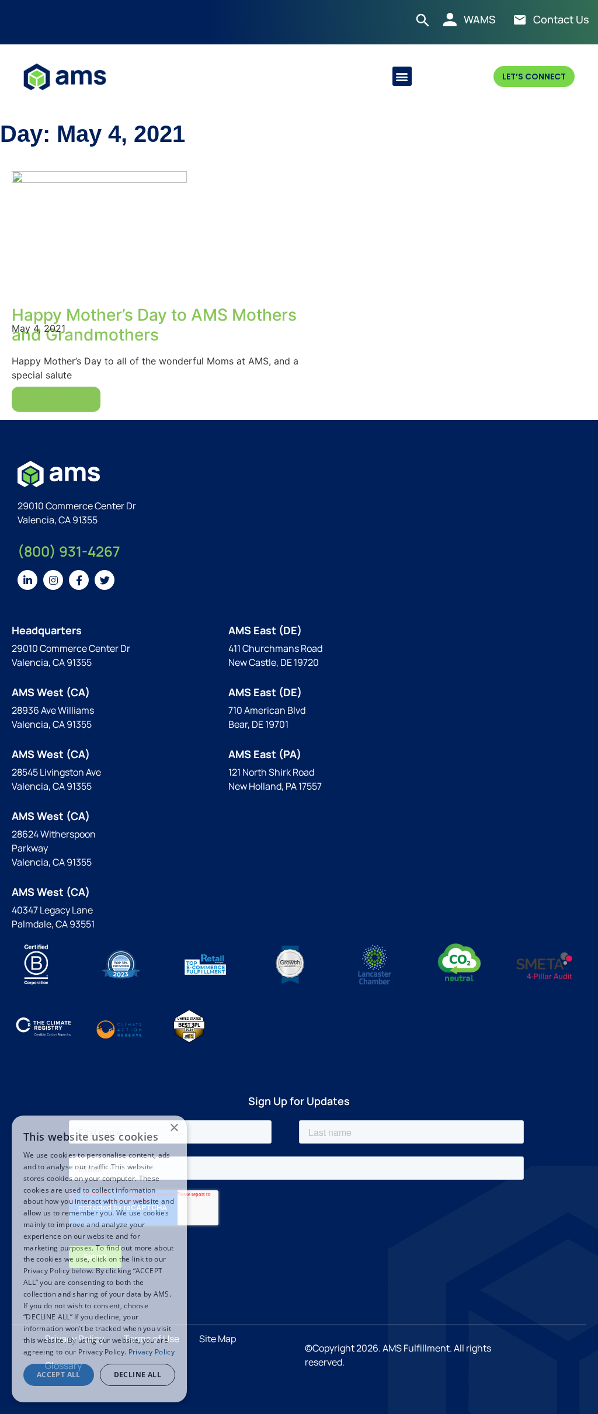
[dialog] (99, 1259)
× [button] (173, 1128)
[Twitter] (104, 580)
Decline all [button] (137, 1375)
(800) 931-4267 (69, 551)
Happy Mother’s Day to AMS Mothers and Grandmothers (154, 325)
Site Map (217, 1338)
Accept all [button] (59, 1375)
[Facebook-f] (79, 580)
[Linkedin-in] (27, 580)
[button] (402, 76)
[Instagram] (53, 580)
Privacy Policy (151, 1352)
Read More (56, 399)
